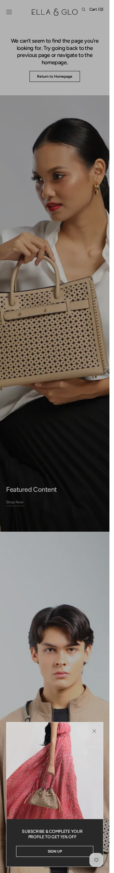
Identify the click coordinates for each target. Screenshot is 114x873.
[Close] (94, 731)
